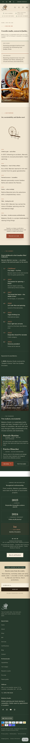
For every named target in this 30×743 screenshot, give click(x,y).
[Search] (15, 7)
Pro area (3, 675)
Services (3, 641)
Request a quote (6, 671)
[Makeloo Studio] (4, 7)
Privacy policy (4, 733)
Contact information (15, 738)
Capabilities (4, 662)
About (3, 629)
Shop (2, 633)
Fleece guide (5, 679)
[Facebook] (3, 2)
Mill (2, 637)
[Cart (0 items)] (23, 7)
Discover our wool (14, 236)
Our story (6, 464)
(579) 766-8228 (8, 692)
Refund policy (13, 733)
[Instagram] (6, 2)
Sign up (15, 589)
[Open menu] (27, 7)
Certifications (5, 646)
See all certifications (15, 555)
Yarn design (4, 666)
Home (3, 22)
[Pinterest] (13, 2)
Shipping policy (5, 738)
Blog (2, 650)
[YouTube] (10, 2)
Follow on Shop (8, 718)
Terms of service (22, 733)
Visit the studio (21, 464)
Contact (3, 654)
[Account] (19, 7)
